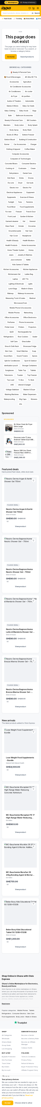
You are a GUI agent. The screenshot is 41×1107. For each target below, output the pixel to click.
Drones (31, 178)
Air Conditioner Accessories (20, 87)
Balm (10, 115)
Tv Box (21, 380)
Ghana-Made (6, 1042)
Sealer (34, 337)
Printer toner (9, 327)
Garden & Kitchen (26, 216)
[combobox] (15, 13)
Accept (8, 1103)
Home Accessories (29, 245)
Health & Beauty (12, 240)
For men (8, 212)
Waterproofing (9, 399)
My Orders (5, 1067)
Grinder (21, 226)
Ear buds (30, 183)
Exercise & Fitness (27, 197)
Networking (28, 313)
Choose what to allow (23, 1103)
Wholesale (5, 1038)
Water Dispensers (29, 394)
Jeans (11, 255)
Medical (32, 298)
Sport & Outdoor (30, 361)
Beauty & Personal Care (14, 120)
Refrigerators (9, 337)
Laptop (15, 279)
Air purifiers (26, 96)
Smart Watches (22, 351)
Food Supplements (27, 207)
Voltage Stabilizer (12, 390)
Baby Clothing (10, 111)
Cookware (22, 168)
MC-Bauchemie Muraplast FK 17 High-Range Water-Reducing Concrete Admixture (20, 816)
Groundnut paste (15, 231)
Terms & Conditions (28, 1057)
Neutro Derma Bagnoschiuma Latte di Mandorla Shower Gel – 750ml (20, 630)
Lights (30, 284)
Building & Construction (28, 139)
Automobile (29, 101)
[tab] (11, 2)
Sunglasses (9, 370)
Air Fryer (14, 96)
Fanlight (11, 202)
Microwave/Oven (20, 303)
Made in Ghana (31, 1017)
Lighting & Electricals (16, 284)
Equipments (11, 197)
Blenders (7, 125)
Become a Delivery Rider (30, 1038)
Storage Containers (29, 365)
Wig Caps (22, 399)
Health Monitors (29, 240)
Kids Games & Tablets (20, 265)
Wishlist (29, 8)
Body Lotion (19, 125)
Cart (33, 8)
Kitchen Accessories (11, 269)
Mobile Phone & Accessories (20, 308)
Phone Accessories (26, 322)
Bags (34, 111)
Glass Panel (9, 226)
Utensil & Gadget (24, 385)
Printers (21, 327)
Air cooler (28, 91)
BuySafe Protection (8, 1057)
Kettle (28, 260)
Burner (6, 144)
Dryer (20, 183)
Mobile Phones (14, 313)
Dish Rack (11, 178)
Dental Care (27, 173)
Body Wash (27, 130)
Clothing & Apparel (13, 149)
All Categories (7, 1035)
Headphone (26, 236)
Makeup (10, 293)
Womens (34, 399)
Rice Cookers (23, 337)
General (32, 221)
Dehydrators (14, 173)
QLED (12, 332)
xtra (20, 404)
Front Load (12, 216)
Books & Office (12, 135)
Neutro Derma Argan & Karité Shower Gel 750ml (19, 510)
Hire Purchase (7, 1060)
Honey (31, 250)
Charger (33, 144)
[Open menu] (38, 8)
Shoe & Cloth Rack (12, 346)
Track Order (6, 1063)
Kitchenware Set (14, 274)
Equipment (30, 192)
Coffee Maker (29, 149)
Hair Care (28, 231)
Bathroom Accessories (24, 115)
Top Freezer (32, 375)
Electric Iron (14, 188)
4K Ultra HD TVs (31, 77)
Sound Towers (22, 356)
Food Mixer (11, 207)
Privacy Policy (26, 1060)
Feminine (29, 202)
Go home (10, 57)
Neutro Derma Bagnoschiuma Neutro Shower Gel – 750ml (19, 570)
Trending (17, 18)
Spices (34, 356)
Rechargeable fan (25, 332)
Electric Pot (27, 188)
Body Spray (14, 130)
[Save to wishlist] (33, 480)
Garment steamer (12, 221)
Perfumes (11, 322)
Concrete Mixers (11, 164)
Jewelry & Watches (25, 255)
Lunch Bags (12, 289)
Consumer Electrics (29, 164)
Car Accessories (20, 144)
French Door (31, 212)
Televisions (8, 375)
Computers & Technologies (20, 159)
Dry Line (11, 183)
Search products (27, 57)
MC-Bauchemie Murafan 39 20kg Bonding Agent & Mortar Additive (19, 873)
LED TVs (25, 279)
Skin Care (8, 351)
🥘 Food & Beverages (12, 77)
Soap (34, 351)
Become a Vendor (27, 1035)
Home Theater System (15, 250)
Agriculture (27, 82)
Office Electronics (29, 317)
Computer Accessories (20, 154)
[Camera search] (32, 13)
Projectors (32, 327)
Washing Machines (12, 394)
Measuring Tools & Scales (15, 298)
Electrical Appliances (14, 192)
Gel (24, 221)
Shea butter (26, 341)
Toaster (20, 375)
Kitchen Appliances (30, 269)
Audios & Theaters (14, 101)
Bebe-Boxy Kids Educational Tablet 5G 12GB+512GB (18, 930)
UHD (12, 385)
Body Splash (32, 125)
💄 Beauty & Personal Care (20, 72)
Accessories (14, 82)
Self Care (14, 341)
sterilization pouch (11, 365)
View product (20, 526)
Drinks (21, 178)
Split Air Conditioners (12, 361)
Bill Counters (31, 120)
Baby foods (23, 111)
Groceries (32, 226)
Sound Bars (8, 356)
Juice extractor (16, 260)
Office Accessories (12, 317)
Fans (20, 202)
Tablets (33, 370)
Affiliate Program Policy (29, 1070)
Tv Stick (31, 380)
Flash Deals (7, 18)
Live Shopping (7, 1049)
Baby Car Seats (28, 106)
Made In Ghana (27, 289)
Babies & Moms (12, 106)
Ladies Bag (29, 274)
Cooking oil (10, 168)
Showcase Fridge (29, 346)
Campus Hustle (26, 1048)
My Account (6, 1070)
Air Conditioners (15, 91)
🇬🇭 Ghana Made (29, 18)
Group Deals (6, 1045)
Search (37, 13)
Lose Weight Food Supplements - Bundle (20, 758)
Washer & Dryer (29, 390)
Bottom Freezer (28, 135)
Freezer (19, 212)
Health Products (11, 245)
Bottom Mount (10, 139)
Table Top (22, 370)
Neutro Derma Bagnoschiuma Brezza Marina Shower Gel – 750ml (19, 690)
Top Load (10, 380)
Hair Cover (14, 236)
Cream (33, 168)
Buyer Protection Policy (29, 1067)
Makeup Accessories (26, 293)
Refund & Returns (27, 1063)
